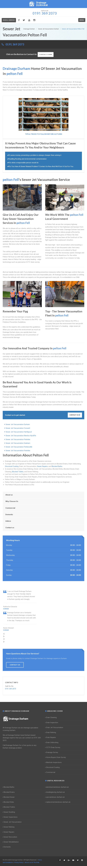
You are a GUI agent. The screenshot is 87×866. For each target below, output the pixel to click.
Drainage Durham (18, 718)
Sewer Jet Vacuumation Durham (18, 424)
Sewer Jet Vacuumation (13, 822)
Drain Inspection (52, 723)
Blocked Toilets (17, 472)
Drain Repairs (51, 737)
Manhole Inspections (54, 762)
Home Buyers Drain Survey (56, 757)
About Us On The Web (32, 862)
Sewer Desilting (9, 812)
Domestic (9, 515)
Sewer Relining (9, 827)
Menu (81, 20)
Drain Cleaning (51, 717)
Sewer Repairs (42, 466)
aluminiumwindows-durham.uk (57, 787)
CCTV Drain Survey (53, 747)
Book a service (9, 20)
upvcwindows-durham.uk (55, 797)
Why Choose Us (11, 501)
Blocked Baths (57, 466)
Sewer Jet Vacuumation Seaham (18, 443)
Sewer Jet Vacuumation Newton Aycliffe (21, 436)
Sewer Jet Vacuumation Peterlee (18, 439)
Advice (8, 521)
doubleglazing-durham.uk (55, 792)
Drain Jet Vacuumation (54, 727)
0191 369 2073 (15, 44)
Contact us (9, 528)
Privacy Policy (18, 862)
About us (9, 495)
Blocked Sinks (9, 802)
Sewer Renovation (10, 837)
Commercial (10, 508)
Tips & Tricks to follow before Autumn (43, 134)
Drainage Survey (52, 752)
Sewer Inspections (10, 817)
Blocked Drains (9, 792)
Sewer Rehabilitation (11, 842)
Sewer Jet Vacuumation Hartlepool (19, 432)
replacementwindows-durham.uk (58, 802)
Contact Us (74, 415)
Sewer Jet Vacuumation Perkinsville (19, 447)
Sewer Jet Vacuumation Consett (18, 428)
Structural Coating (11, 466)
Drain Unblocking (52, 742)
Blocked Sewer (9, 797)
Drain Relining (51, 732)
